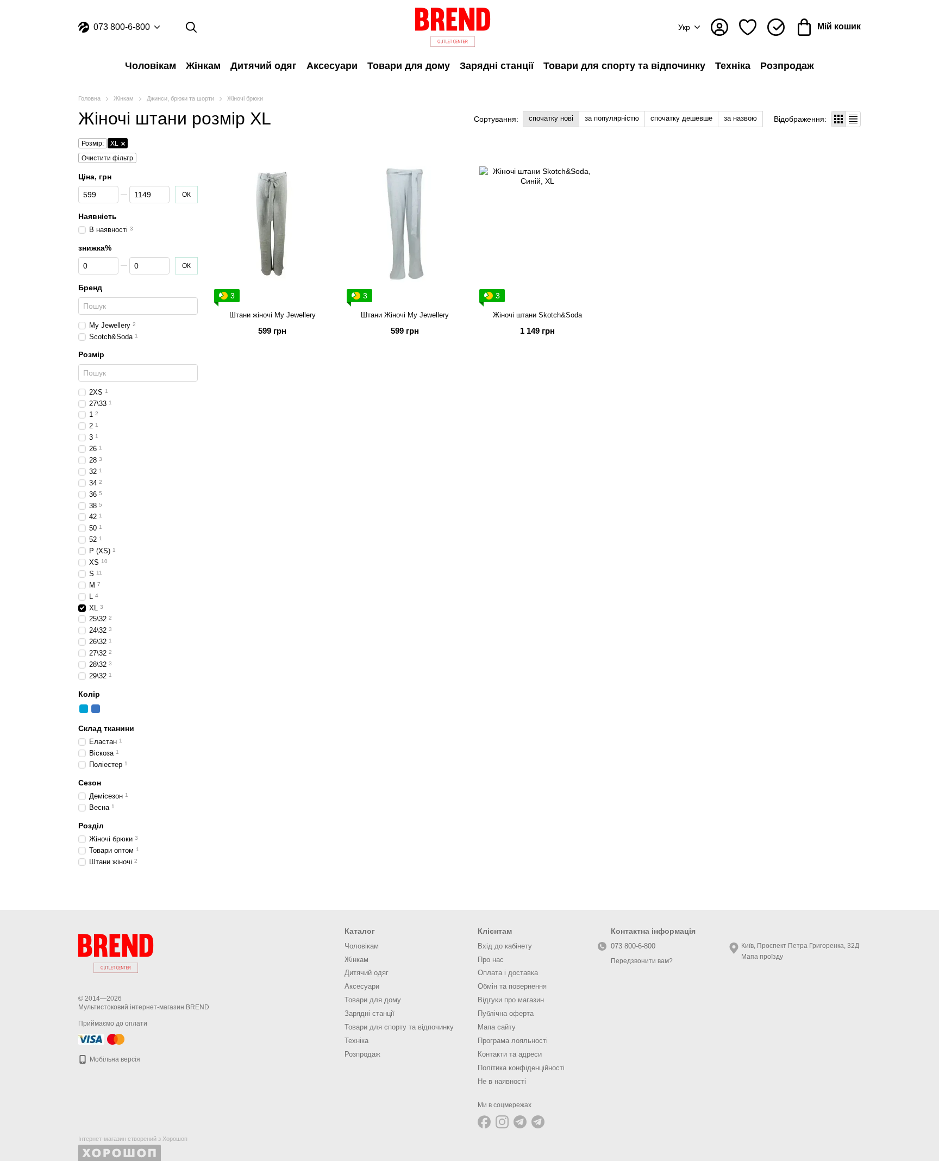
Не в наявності (502, 1081)
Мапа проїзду (762, 956)
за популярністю (612, 118)
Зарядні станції (497, 65)
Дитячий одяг (263, 65)
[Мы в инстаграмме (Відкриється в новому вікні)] (502, 1121)
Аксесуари (332, 65)
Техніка (732, 65)
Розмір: (93, 143)
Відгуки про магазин (511, 1000)
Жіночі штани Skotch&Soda (537, 315)
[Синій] (95, 708)
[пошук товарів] (191, 27)
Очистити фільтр (107, 158)
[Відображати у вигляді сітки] (838, 118)
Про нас (491, 960)
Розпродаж (787, 65)
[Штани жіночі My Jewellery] (272, 224)
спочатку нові (551, 118)
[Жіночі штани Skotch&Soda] (537, 224)
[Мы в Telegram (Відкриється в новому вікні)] (520, 1121)
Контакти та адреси (510, 1054)
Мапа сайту (497, 1027)
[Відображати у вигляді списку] (853, 118)
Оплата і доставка (508, 973)
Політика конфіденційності (521, 1068)
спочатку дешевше (681, 118)
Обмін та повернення (512, 986)
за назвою (740, 118)
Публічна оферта (506, 1013)
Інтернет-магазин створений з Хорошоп (132, 1138)
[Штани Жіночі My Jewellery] (405, 224)
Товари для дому (408, 65)
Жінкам (203, 65)
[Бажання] (747, 27)
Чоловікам (150, 65)
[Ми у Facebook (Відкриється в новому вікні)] (484, 1121)
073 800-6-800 (121, 27)
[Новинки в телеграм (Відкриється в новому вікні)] (537, 1121)
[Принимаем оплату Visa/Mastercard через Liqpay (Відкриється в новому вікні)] (102, 1039)
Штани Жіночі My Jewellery (405, 315)
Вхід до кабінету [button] (505, 946)
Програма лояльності (513, 1041)
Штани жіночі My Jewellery (272, 315)
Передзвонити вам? (642, 961)
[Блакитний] (83, 708)
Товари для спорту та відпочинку (624, 65)
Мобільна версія (114, 1059)
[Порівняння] (776, 27)
